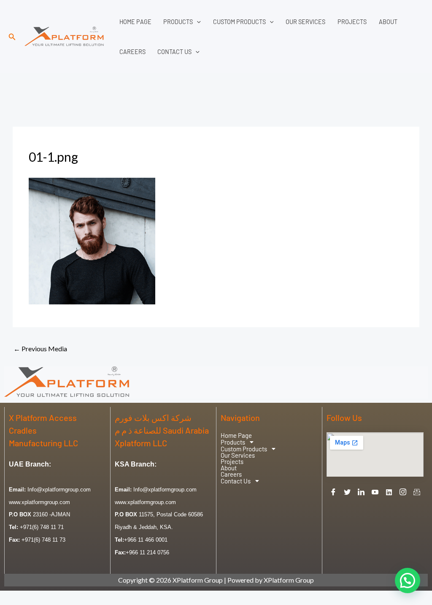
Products (178, 21)
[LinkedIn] (361, 492)
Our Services (305, 21)
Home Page (135, 21)
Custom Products (239, 21)
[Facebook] (333, 492)
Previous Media (40, 349)
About (388, 21)
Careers (132, 51)
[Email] (416, 492)
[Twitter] (347, 492)
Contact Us (174, 51)
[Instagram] (403, 492)
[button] (12, 37)
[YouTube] (375, 492)
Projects (352, 21)
